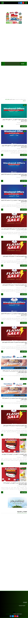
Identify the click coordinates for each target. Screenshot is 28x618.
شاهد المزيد (23, 126)
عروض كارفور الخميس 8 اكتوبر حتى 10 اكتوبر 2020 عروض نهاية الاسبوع (14, 146)
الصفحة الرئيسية (22, 605)
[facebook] (19, 3)
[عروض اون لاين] (14, 18)
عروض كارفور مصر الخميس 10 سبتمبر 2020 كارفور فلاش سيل (14, 343)
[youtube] (23, 3)
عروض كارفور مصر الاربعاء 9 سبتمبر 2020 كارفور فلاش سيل (15, 426)
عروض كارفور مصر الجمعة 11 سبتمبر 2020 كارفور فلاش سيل (14, 285)
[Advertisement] (14, 45)
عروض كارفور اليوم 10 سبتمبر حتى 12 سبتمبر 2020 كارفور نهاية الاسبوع (14, 314)
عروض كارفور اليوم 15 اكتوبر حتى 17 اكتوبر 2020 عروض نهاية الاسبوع (14, 120)
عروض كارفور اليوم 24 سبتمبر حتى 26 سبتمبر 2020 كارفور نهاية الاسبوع (14, 175)
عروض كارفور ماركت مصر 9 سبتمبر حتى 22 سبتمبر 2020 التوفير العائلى (14, 399)
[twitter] (21, 3)
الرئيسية (22, 64)
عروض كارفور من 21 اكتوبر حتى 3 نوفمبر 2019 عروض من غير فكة (14, 455)
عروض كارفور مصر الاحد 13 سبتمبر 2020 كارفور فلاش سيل (14, 229)
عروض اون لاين (9, 614)
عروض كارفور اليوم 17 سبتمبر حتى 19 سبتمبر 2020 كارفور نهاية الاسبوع (14, 201)
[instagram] (17, 616)
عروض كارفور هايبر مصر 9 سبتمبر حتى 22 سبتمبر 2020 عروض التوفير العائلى (15, 371)
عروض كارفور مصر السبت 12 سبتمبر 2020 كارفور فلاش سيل (15, 257)
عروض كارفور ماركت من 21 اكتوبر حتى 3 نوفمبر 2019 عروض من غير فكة (15, 483)
